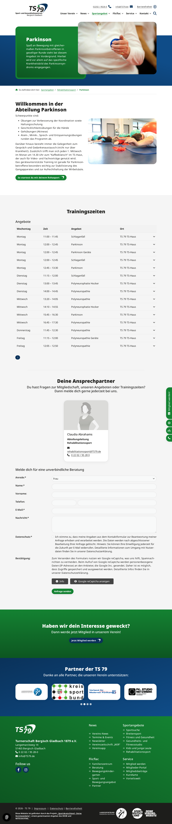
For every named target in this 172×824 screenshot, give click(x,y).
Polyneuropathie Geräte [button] (84, 338)
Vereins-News (100, 733)
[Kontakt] (169, 438)
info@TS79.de (121, 6)
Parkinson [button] (77, 244)
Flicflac (117, 13)
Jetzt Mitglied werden (83, 640)
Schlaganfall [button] (78, 236)
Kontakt (144, 13)
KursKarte (132, 774)
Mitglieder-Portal (136, 767)
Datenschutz (56, 808)
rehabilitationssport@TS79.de (84, 451)
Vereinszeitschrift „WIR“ (106, 744)
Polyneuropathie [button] (80, 291)
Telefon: (20, 501)
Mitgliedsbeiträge (136, 771)
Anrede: (20, 477)
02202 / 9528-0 (100, 6)
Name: (20, 485)
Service (130, 13)
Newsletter (98, 740)
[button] (153, 236)
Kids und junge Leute (138, 748)
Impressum (40, 808)
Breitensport (133, 733)
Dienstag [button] (22, 275)
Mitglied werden (136, 763)
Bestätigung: (22, 558)
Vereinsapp (98, 748)
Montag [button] (21, 236)
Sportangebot (99, 13)
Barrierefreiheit (74, 808)
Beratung (97, 767)
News (83, 13)
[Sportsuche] (169, 423)
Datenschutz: (23, 536)
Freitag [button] (21, 338)
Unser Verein (67, 13)
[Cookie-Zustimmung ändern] (7, 817)
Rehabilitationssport (66, 90)
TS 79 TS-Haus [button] (128, 236)
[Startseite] (31, 9)
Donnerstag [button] (23, 330)
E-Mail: (20, 509)
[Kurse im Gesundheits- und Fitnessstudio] (169, 430)
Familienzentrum (102, 763)
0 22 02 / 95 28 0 (80, 455)
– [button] (50, 236)
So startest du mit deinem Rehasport (38, 177)
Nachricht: (22, 517)
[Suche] (155, 13)
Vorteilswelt (133, 778)
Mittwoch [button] (22, 299)
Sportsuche (133, 730)
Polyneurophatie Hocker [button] (85, 283)
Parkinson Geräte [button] (81, 252)
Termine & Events (102, 737)
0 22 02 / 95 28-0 (28, 752)
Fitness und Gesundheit (140, 737)
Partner (96, 785)
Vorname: (21, 493)
